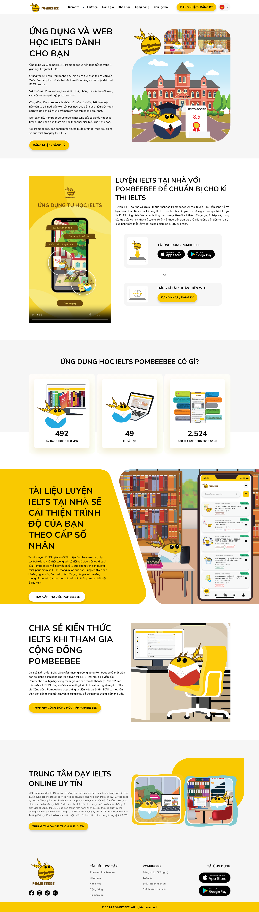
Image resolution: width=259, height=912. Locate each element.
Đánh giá (108, 7)
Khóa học (124, 7)
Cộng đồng (142, 7)
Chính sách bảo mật (154, 889)
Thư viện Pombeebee (102, 872)
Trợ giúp (148, 878)
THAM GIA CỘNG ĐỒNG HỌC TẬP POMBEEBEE (65, 708)
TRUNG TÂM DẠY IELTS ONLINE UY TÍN (58, 826)
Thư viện (92, 7)
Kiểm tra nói (97, 895)
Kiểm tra (73, 7)
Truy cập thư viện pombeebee (57, 597)
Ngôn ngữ (222, 7)
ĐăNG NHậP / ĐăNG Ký (196, 7)
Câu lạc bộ (161, 7)
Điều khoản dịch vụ (154, 883)
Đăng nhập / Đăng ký (49, 145)
